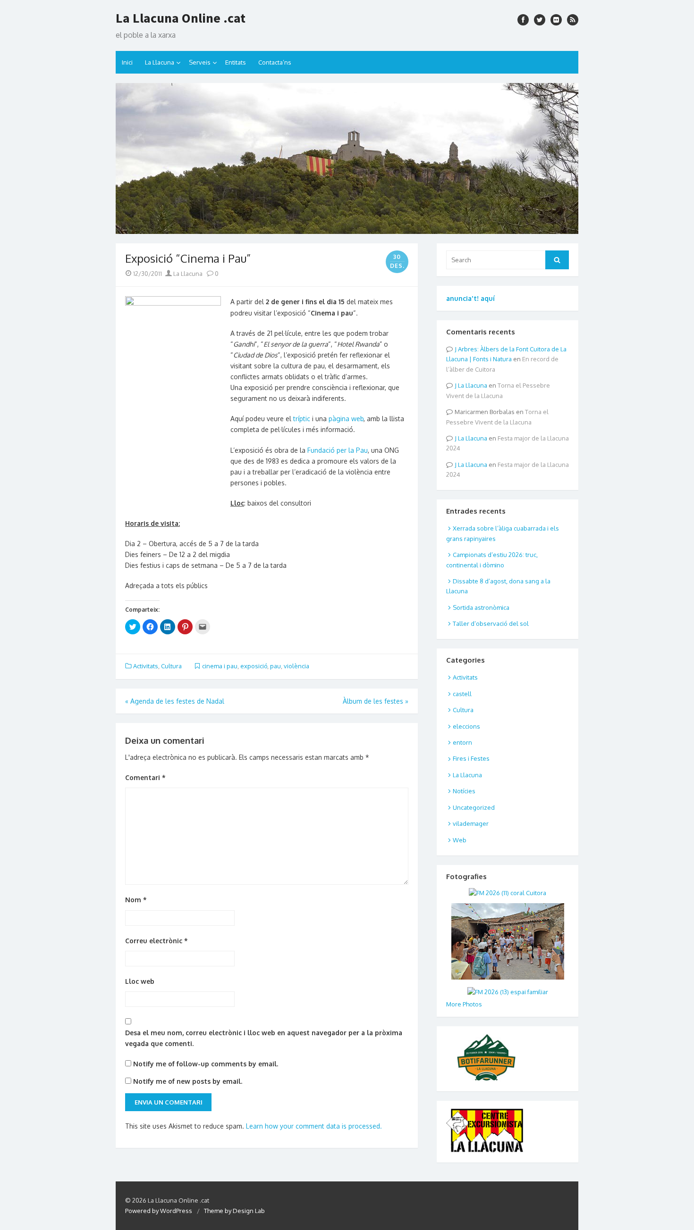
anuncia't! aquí (470, 298)
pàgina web (346, 419)
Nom (136, 900)
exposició (253, 666)
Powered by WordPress (158, 1210)
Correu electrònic (156, 941)
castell (462, 694)
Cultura (171, 666)
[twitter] (539, 19)
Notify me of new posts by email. (187, 1081)
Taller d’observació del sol (491, 623)
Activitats (145, 666)
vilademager (471, 823)
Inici (127, 62)
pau (275, 666)
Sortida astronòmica (481, 607)
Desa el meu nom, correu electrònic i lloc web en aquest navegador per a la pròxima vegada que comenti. (263, 1038)
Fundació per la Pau (337, 450)
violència (296, 666)
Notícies (464, 791)
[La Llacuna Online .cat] (347, 158)
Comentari (145, 777)
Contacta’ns (274, 62)
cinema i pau (219, 666)
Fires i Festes (471, 758)
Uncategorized (474, 807)
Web (459, 840)
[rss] (572, 19)
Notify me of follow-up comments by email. (205, 1064)
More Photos (464, 1004)
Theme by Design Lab (234, 1210)
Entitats (235, 62)
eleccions (466, 726)
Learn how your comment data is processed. (314, 1126)
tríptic (301, 419)
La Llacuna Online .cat (180, 17)
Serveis (200, 62)
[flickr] (556, 19)
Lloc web (139, 981)
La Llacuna (159, 62)
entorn (462, 742)
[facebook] (523, 19)
